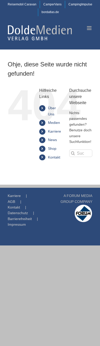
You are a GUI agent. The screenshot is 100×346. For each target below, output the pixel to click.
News (52, 140)
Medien (54, 123)
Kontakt (54, 157)
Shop (52, 148)
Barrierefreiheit (20, 219)
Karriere (54, 131)
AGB (11, 202)
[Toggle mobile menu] (89, 28)
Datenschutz (18, 213)
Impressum (17, 224)
